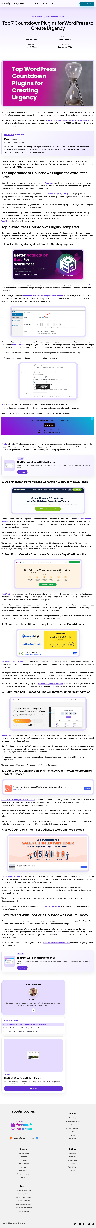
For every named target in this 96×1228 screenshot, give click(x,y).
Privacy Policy (23, 1170)
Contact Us (72, 1153)
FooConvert (72, 1138)
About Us (24, 1167)
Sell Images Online (23, 1194)
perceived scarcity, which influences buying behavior (67, 120)
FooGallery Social (72, 1125)
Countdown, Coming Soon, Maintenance (18, 799)
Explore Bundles (87, 4)
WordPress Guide (38, 17)
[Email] (75, 1224)
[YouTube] (93, 1224)
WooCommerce (18, 345)
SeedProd (6, 594)
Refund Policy (72, 1167)
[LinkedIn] (84, 1224)
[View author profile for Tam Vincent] (33, 992)
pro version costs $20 (51, 906)
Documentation (72, 1156)
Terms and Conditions (23, 1174)
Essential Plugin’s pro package (50, 683)
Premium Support (72, 1160)
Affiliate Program (23, 1163)
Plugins (36, 4)
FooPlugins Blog (24, 1153)
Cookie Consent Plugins (23, 1197)
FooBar (5, 285)
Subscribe (24, 1156)
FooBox (72, 1132)
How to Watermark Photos (23, 1207)
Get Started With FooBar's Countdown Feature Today (24, 1031)
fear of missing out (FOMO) (57, 194)
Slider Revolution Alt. (23, 1201)
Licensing (72, 1170)
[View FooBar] (9, 465)
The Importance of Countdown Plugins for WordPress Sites (26, 1024)
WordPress (49, 183)
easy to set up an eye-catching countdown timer (43, 296)
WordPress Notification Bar (54, 17)
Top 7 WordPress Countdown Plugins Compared (22, 1028)
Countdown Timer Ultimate (13, 662)
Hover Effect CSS (23, 1211)
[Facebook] (80, 1224)
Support (65, 4)
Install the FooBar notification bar (56, 942)
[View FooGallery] (33, 1055)
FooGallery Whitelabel (72, 1128)
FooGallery (72, 1118)
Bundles (45, 4)
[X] (89, 1224)
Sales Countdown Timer (11, 876)
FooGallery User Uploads (72, 1121)
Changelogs (23, 1177)
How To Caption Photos (23, 1204)
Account (72, 1163)
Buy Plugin (22, 472)
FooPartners (24, 1160)
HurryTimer (6, 735)
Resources (55, 4)
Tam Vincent (31, 39)
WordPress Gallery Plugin (23, 1190)
